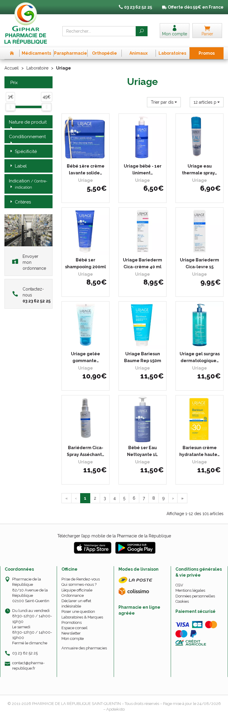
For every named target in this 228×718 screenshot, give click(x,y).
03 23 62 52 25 (25, 653)
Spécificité (26, 151)
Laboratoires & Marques (82, 617)
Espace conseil (74, 628)
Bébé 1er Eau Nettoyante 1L (142, 451)
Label (21, 166)
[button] (164, 102)
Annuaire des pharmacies (84, 648)
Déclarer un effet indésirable (76, 603)
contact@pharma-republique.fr (28, 665)
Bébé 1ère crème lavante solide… (85, 169)
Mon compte (72, 638)
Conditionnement (27, 136)
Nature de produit (28, 122)
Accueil (11, 68)
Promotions (71, 622)
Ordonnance (72, 595)
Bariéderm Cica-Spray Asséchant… (85, 451)
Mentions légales (190, 590)
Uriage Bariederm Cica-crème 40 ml (142, 263)
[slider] (10, 107)
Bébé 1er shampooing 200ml (85, 263)
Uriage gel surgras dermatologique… (200, 357)
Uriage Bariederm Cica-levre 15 (199, 263)
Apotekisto (115, 709)
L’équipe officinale (76, 590)
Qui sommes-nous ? (78, 584)
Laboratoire (37, 68)
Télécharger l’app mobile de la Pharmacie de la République (114, 536)
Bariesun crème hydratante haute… (199, 451)
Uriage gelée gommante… (85, 357)
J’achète (89, 155)
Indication (28, 184)
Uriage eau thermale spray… (199, 169)
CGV (179, 585)
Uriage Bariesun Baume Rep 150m (142, 357)
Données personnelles (195, 596)
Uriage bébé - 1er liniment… (143, 169)
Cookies (182, 601)
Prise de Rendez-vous (80, 579)
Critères (23, 202)
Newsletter (71, 633)
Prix (14, 82)
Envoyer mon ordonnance (34, 262)
